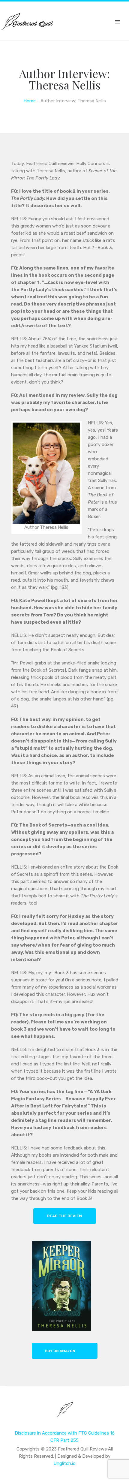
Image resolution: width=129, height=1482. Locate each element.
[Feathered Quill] (64, 1413)
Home (29, 101)
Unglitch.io (64, 1463)
